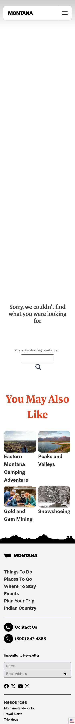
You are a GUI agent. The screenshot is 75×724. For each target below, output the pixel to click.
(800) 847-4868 (30, 638)
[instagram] (27, 686)
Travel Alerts (13, 714)
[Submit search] (37, 367)
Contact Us (26, 627)
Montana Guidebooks (19, 708)
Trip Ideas (11, 719)
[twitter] (13, 686)
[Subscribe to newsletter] (65, 674)
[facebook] (6, 686)
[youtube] (20, 686)
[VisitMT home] (18, 13)
